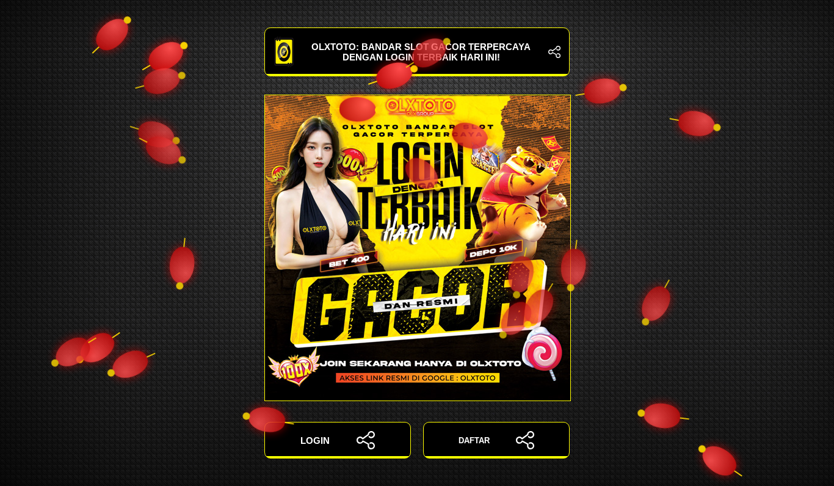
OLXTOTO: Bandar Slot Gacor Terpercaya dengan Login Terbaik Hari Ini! (421, 52)
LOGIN (315, 440)
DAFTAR (474, 440)
